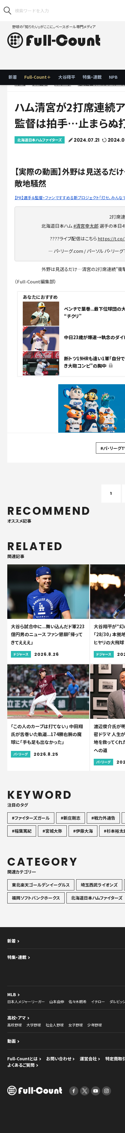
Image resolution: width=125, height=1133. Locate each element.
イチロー (98, 1001)
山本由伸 (56, 1001)
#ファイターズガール (31, 818)
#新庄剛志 (70, 818)
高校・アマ (16, 1018)
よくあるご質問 (21, 1065)
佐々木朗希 (77, 1001)
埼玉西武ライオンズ (99, 885)
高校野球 (14, 1024)
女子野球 (75, 1024)
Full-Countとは (22, 1058)
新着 (12, 77)
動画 (11, 1041)
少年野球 (94, 1024)
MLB (11, 994)
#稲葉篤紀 (22, 831)
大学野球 (33, 1024)
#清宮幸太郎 (86, 226)
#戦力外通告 (103, 818)
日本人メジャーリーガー (26, 1001)
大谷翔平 (66, 77)
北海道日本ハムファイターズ (39, 139)
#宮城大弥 (52, 831)
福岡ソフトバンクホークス (36, 898)
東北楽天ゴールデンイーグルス (41, 885)
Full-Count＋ (37, 77)
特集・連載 (92, 77)
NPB (113, 77)
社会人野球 (55, 1024)
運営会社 (88, 1058)
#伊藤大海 (83, 831)
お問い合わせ (58, 1058)
